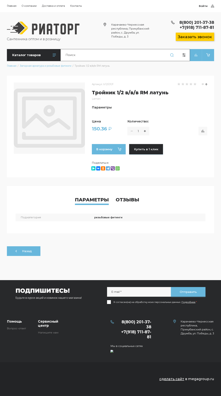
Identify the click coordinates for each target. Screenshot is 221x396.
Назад (27, 251)
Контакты (76, 5)
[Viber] (113, 168)
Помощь (14, 321)
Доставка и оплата (53, 5)
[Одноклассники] (103, 168)
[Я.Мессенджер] (93, 168)
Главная (11, 5)
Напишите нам (48, 332)
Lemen (96, 98)
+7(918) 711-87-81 (197, 27)
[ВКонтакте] (98, 168)
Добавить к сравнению (203, 131)
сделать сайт (171, 379)
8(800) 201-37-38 (196, 22)
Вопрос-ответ (16, 328)
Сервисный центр (48, 323)
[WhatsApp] (118, 168)
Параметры (92, 200)
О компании (29, 5)
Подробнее (188, 302)
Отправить (188, 292)
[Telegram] (108, 168)
